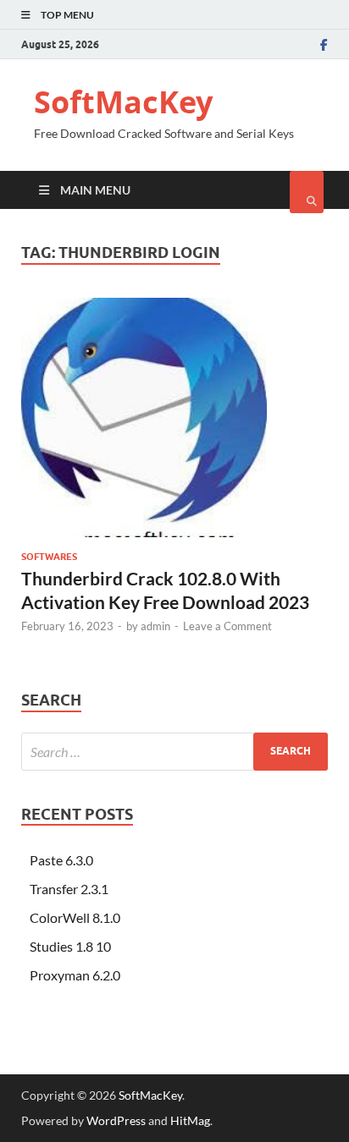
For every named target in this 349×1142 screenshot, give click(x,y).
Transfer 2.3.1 (69, 889)
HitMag (190, 1120)
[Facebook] (324, 44)
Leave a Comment (227, 626)
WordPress (116, 1120)
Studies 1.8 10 (70, 946)
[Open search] (307, 192)
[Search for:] (174, 752)
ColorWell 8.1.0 (75, 917)
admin (155, 626)
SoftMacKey (123, 102)
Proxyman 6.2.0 (75, 975)
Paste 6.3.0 (61, 860)
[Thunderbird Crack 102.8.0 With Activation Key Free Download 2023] (174, 425)
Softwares (49, 557)
